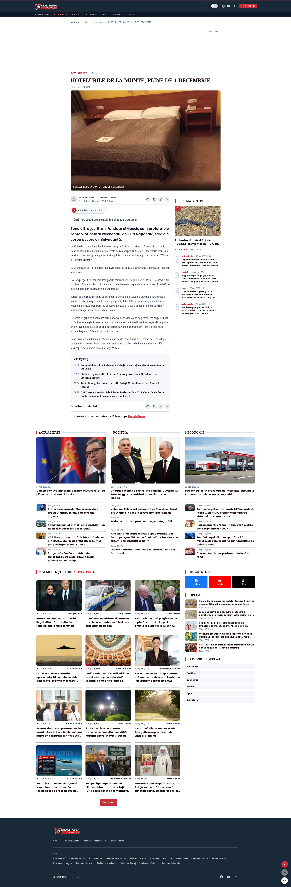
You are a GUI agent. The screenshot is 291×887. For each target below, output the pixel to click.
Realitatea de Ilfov (219, 858)
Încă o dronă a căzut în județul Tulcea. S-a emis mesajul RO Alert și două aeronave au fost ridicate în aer (196, 245)
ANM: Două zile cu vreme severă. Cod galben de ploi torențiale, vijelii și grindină (155, 732)
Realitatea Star (95, 858)
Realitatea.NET (59, 858)
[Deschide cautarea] (204, 6)
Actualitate (98, 22)
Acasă (76, 22)
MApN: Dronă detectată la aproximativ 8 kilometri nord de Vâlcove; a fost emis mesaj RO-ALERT (56, 679)
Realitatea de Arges (138, 858)
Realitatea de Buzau (199, 858)
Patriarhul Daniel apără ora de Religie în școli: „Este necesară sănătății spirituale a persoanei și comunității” (156, 789)
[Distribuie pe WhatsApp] (161, 199)
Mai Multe (108, 802)
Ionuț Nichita (75, 613)
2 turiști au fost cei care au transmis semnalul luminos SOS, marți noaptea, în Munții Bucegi (106, 732)
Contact (56, 840)
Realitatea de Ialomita (171, 863)
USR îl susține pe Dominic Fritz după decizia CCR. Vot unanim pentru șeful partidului (198, 310)
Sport (184, 288)
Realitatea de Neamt (159, 858)
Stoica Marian (74, 668)
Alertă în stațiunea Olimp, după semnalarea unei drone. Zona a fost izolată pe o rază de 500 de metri (56, 789)
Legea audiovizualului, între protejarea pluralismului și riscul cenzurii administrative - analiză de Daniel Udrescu (200, 264)
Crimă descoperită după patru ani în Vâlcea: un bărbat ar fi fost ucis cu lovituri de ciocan (107, 622)
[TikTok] (234, 6)
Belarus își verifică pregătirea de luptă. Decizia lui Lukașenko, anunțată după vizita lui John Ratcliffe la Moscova (156, 624)
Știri (86, 22)
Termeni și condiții (71, 840)
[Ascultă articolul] (284, 864)
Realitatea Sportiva (77, 858)
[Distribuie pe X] (167, 199)
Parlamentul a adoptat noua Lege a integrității (141, 521)
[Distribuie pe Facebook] (154, 199)
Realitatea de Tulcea (102, 197)
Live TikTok (249, 6)
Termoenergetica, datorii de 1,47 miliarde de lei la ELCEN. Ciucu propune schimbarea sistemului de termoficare (225, 512)
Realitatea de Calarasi (148, 863)
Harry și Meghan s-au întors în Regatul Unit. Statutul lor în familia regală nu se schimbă (56, 622)
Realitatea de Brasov (84, 863)
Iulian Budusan (123, 668)
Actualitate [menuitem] (60, 14)
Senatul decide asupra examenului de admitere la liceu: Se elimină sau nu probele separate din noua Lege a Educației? (59, 734)
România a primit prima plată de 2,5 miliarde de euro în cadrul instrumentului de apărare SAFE (225, 541)
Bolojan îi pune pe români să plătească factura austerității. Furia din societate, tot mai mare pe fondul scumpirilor (106, 789)
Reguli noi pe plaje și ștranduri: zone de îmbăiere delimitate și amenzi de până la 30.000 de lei (199, 278)
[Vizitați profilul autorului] (74, 199)
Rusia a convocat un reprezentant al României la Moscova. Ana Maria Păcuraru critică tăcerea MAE (157, 677)
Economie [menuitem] (91, 14)
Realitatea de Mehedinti (107, 863)
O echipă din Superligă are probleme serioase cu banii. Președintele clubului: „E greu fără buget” (198, 296)
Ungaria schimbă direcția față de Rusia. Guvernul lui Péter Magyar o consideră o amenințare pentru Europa (144, 494)
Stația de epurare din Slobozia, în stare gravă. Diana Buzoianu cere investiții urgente (119, 375)
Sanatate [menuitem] (118, 14)
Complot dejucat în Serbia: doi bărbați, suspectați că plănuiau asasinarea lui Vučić (123, 366)
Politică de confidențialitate (94, 840)
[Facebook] (223, 6)
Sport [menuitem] (130, 14)
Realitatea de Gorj (128, 863)
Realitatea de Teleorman (115, 858)
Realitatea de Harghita (62, 863)
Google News (136, 416)
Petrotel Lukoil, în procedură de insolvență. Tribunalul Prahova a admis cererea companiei (219, 492)
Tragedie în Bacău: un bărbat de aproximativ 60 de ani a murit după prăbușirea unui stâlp (71, 557)
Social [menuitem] (104, 14)
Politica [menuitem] (76, 14)
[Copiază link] (147, 199)
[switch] (214, 6)
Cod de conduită (117, 840)
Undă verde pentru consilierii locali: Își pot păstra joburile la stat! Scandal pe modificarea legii (108, 677)
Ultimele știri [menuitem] (41, 14)
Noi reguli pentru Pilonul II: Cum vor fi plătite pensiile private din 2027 (225, 526)
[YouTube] (228, 6)
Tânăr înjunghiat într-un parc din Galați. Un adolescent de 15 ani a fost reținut (121, 384)
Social (184, 272)
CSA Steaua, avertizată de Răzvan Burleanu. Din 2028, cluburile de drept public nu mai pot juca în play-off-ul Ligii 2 (122, 394)
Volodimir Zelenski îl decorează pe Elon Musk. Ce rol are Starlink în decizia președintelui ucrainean (144, 510)
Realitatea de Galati (179, 858)
